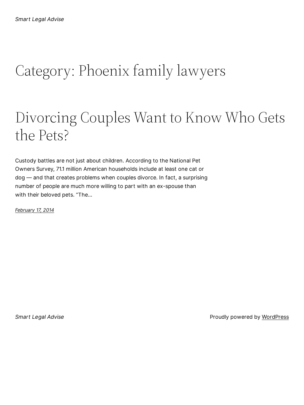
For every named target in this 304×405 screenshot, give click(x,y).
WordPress (275, 317)
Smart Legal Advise (39, 19)
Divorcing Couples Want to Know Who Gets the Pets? (150, 126)
